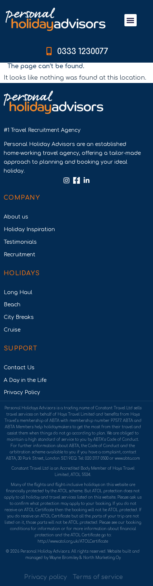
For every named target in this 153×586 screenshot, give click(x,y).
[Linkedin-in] (86, 180)
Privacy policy (45, 577)
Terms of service (98, 577)
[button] (130, 20)
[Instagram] (66, 180)
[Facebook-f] (76, 180)
